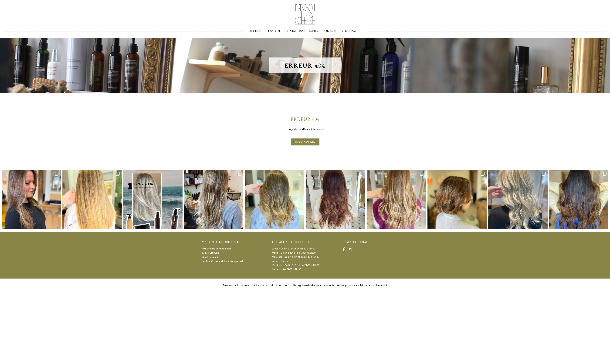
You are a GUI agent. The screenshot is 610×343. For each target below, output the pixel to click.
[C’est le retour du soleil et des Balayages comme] (578, 199)
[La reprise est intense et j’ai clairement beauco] (518, 199)
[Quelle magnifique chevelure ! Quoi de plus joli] (396, 199)
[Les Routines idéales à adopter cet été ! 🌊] (153, 199)
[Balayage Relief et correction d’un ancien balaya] (457, 199)
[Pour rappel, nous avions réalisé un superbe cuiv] (31, 199)
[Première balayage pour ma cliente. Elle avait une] (92, 199)
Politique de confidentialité (372, 285)
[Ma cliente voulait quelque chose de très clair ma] (213, 199)
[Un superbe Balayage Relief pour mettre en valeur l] (274, 199)
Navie (352, 285)
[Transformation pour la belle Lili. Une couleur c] (335, 199)
